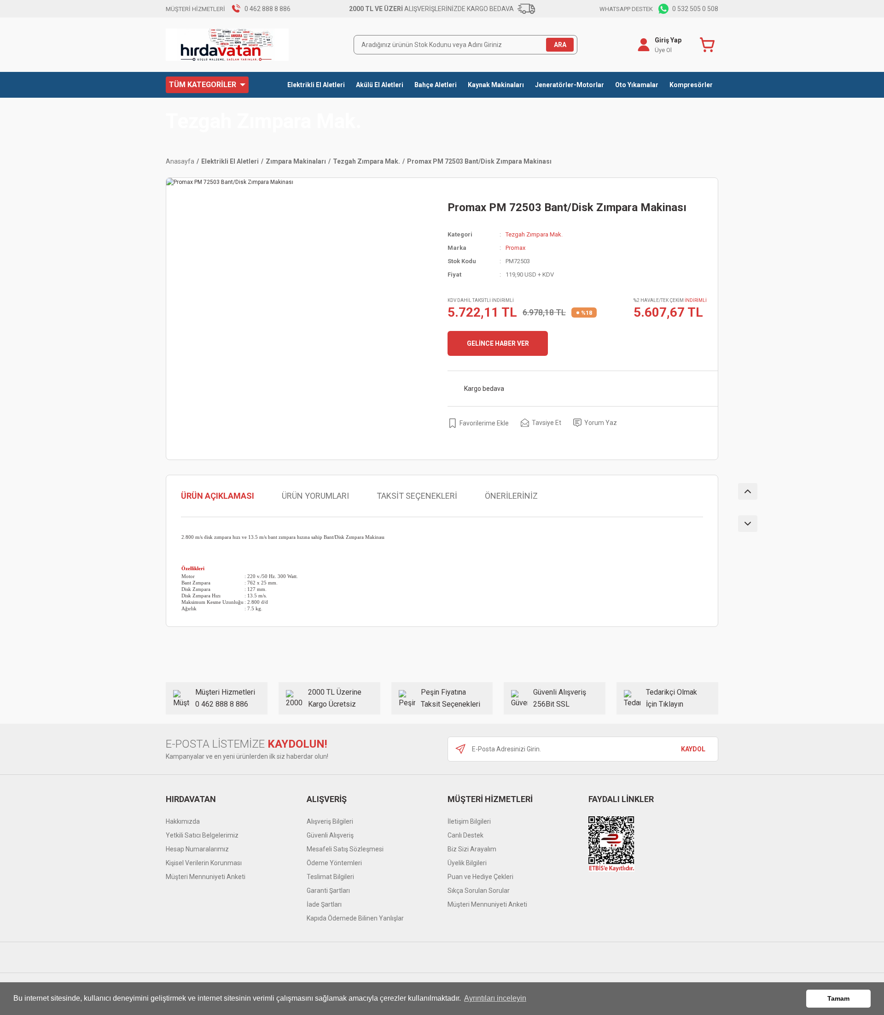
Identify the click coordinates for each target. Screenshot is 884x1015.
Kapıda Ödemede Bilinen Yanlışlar (355, 918)
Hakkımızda (183, 821)
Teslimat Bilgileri (330, 876)
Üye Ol (663, 50)
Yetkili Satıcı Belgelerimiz (202, 835)
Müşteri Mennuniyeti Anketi (205, 876)
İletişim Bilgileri (469, 821)
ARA (560, 44)
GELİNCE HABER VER (498, 343)
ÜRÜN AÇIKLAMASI (217, 496)
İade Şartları (324, 904)
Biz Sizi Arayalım (472, 849)
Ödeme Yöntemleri (334, 863)
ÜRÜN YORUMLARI (315, 496)
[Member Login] (643, 44)
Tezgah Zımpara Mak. (263, 121)
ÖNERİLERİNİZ (511, 496)
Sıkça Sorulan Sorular (479, 890)
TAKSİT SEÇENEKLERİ (417, 496)
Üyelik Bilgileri (467, 863)
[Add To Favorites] (478, 423)
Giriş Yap (668, 40)
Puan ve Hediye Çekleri (480, 876)
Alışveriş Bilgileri (330, 821)
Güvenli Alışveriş (330, 835)
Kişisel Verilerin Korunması (204, 863)
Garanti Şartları (328, 890)
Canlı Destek (465, 835)
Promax (515, 247)
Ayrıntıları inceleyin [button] (495, 998)
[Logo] (227, 45)
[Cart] (709, 44)
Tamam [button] (838, 998)
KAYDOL (693, 749)
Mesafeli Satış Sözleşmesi (345, 849)
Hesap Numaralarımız (197, 849)
